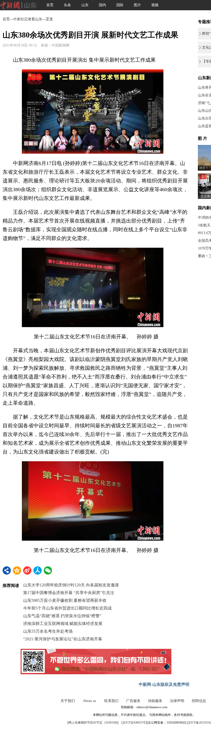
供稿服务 (155, 701)
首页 (50, 5)
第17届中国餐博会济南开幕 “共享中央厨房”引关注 (68, 592)
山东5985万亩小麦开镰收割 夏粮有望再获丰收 (65, 600)
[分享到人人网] (37, 570)
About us (89, 701)
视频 (155, 5)
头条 (67, 5)
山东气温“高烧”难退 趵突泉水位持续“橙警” (62, 616)
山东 (85, 5)
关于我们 (67, 701)
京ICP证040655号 (134, 722)
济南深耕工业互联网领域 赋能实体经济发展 (62, 623)
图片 (137, 5)
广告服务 (133, 701)
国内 (102, 5)
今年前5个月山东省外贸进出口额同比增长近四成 (67, 608)
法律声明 (177, 701)
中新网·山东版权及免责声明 (164, 684)
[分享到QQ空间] (17, 570)
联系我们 (111, 701)
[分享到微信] (48, 570)
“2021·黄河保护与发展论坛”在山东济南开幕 (62, 639)
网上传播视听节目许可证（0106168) (92, 722)
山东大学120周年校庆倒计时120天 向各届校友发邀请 (71, 585)
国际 (120, 5)
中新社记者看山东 (27, 19)
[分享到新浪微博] (27, 570)
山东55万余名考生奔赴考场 (48, 631)
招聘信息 (199, 701)
